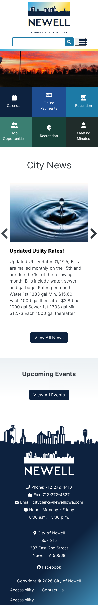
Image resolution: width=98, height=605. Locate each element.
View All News (49, 337)
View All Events (49, 394)
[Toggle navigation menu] (80, 42)
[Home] (49, 16)
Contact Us (53, 589)
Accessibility (22, 589)
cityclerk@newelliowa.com (58, 502)
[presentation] (4, 234)
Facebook (51, 567)
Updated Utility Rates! (37, 251)
